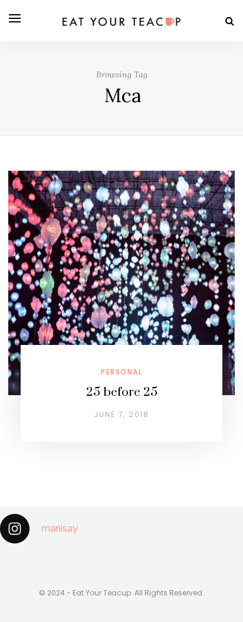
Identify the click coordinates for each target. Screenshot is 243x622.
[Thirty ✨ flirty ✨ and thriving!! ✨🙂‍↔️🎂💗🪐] (199, 560)
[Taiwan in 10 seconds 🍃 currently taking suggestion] (4, 560)
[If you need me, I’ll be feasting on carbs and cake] (150, 560)
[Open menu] (15, 18)
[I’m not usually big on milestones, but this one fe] (102, 560)
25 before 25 (121, 392)
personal (121, 372)
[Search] (229, 21)
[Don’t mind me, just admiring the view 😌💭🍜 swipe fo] (53, 560)
